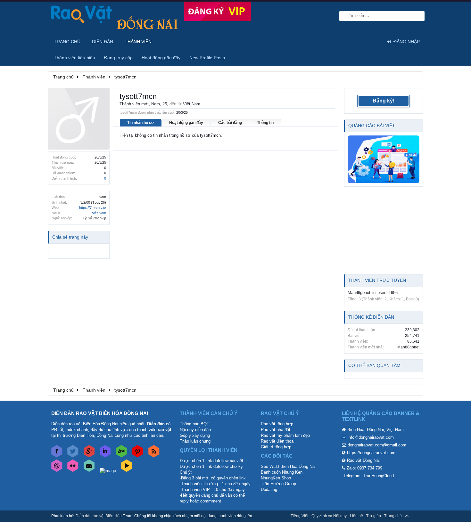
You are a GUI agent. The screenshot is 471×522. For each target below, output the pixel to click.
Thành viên (138, 41)
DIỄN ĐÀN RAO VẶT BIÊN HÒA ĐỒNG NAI (99, 413)
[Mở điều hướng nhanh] (414, 76)
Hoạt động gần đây (186, 122)
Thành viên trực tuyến (377, 280)
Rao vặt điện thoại (277, 441)
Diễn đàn (102, 41)
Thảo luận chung (195, 441)
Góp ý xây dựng (195, 435)
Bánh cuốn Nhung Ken (281, 472)
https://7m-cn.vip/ (92, 207)
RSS (416, 516)
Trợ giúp (373, 516)
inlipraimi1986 (385, 292)
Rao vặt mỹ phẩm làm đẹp (285, 435)
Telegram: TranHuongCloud (368, 475)
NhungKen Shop (276, 478)
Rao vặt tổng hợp (277, 423)
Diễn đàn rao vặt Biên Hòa (99, 516)
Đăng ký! (383, 100)
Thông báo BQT (194, 423)
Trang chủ (67, 41)
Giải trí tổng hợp (276, 447)
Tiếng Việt (299, 516)
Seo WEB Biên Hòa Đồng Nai (288, 466)
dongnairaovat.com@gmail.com (377, 445)
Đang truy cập (118, 57)
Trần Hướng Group (278, 483)
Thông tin (265, 122)
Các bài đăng (230, 122)
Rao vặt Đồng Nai (363, 460)
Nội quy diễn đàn (195, 429)
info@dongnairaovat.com (371, 437)
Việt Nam (99, 213)
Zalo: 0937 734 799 (364, 468)
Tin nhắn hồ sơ (140, 122)
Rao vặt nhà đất (275, 429)
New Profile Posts (207, 57)
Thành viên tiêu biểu (74, 57)
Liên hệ (356, 516)
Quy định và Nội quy (329, 516)
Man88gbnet (359, 292)
